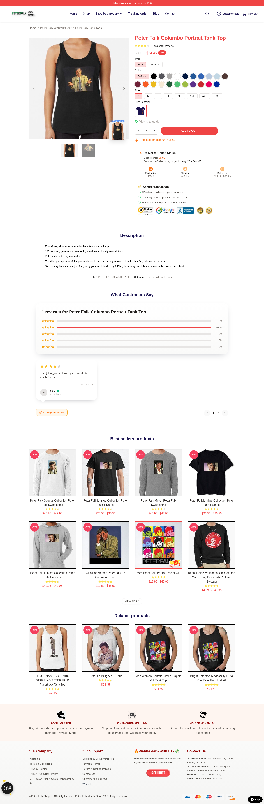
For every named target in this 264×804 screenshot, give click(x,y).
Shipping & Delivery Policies (98, 758)
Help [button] (257, 799)
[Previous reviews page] (207, 413)
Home (32, 28)
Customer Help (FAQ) (94, 778)
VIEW (52, 492)
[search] (207, 13)
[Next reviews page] (225, 413)
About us (35, 758)
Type (137, 58)
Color (138, 70)
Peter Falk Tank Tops (88, 28)
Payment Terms (91, 763)
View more (132, 601)
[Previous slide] (34, 88)
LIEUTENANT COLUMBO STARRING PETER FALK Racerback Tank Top (52, 680)
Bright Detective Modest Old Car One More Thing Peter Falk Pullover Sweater (211, 577)
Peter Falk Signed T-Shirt (105, 676)
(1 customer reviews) (163, 45)
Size (137, 90)
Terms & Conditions (41, 763)
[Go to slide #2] (88, 150)
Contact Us (88, 773)
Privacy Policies (38, 768)
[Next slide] (123, 88)
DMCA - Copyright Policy (44, 773)
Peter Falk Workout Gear (55, 28)
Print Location (142, 101)
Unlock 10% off (7, 788)
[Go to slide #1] (69, 150)
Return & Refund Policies (96, 768)
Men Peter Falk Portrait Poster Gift (158, 572)
